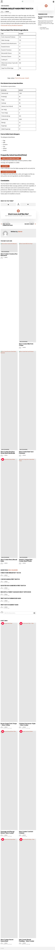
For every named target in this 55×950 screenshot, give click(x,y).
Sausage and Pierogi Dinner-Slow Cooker (7, 832)
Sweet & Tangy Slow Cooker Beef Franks (25, 560)
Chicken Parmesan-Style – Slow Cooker (27, 724)
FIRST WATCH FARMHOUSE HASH (11, 598)
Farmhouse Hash (22, 78)
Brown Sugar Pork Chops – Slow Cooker (9, 724)
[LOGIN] (53, 1)
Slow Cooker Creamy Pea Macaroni (9, 254)
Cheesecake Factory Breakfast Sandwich (12, 25)
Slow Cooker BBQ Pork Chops (26, 344)
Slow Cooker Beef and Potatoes (26, 452)
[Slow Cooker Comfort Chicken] (27, 780)
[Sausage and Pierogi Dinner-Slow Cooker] (9, 780)
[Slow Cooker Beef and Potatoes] (27, 400)
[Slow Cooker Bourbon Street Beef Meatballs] (9, 400)
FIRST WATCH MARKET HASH (9, 605)
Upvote (8, 204)
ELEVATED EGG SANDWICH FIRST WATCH (13, 585)
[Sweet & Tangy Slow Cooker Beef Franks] (27, 508)
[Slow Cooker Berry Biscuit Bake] (9, 508)
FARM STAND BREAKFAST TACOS (11, 573)
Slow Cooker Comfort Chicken (26, 832)
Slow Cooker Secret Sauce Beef (7, 940)
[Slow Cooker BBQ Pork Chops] (27, 292)
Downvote (28, 204)
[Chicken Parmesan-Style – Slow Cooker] (27, 672)
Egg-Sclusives (13, 570)
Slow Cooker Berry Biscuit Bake (9, 560)
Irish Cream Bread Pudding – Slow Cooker (26, 940)
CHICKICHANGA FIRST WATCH (10, 579)
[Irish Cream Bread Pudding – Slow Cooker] (27, 888)
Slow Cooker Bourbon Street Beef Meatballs (8, 452)
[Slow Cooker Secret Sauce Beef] (9, 888)
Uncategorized (5, 251)
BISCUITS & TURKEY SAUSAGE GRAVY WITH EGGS (16, 592)
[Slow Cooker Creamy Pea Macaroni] (9, 247)
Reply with (34, 613)
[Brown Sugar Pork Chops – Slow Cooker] (9, 672)
